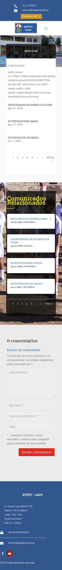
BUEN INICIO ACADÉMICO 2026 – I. (31, 218)
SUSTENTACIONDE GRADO (23, 121)
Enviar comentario (36, 452)
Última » (50, 159)
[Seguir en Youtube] (9, 553)
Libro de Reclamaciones (18, 532)
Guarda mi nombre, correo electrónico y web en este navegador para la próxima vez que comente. (28, 439)
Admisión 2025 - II (31, 16)
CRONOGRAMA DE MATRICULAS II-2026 (30, 105)
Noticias (28, 245)
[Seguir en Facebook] (3, 553)
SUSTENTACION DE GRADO (23, 137)
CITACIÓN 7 (30, 222)
